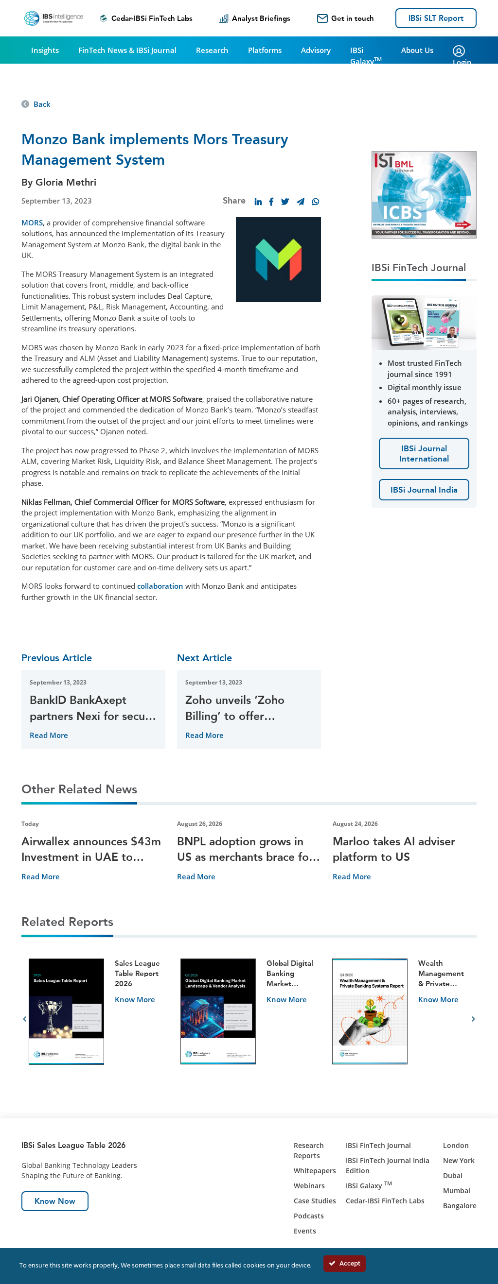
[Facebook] (271, 201)
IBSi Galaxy (366, 55)
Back (42, 104)
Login (462, 62)
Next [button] (473, 1019)
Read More (49, 735)
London (456, 1145)
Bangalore (460, 1205)
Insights (45, 50)
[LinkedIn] (258, 201)
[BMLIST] (424, 194)
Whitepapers (315, 1170)
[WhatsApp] (315, 201)
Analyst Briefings (261, 18)
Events (305, 1230)
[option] (97, 1019)
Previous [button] (24, 1019)
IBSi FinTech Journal (378, 1145)
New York (459, 1160)
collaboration (160, 586)
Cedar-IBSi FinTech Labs (152, 18)
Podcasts (309, 1215)
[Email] (300, 201)
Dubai (452, 1175)
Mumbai (456, 1190)
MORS (32, 222)
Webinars (309, 1185)
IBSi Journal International (424, 453)
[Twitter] (285, 201)
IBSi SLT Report (436, 18)
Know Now (55, 1201)
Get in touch (352, 18)
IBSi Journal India (424, 490)
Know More (135, 999)
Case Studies (315, 1200)
